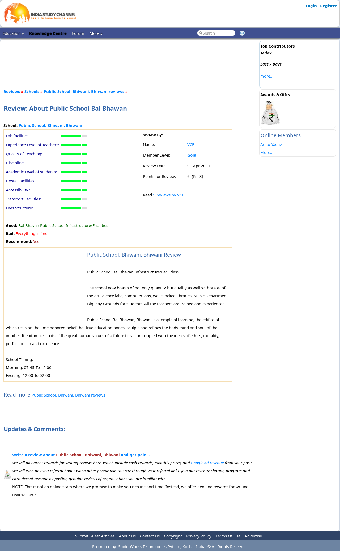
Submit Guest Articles (94, 536)
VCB (191, 144)
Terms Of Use (228, 536)
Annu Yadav (271, 144)
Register (328, 5)
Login (311, 5)
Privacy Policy (198, 536)
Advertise (253, 536)
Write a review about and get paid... (81, 454)
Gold (192, 155)
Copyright (173, 536)
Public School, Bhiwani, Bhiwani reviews (84, 91)
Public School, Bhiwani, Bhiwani (50, 125)
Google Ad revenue (207, 462)
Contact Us (150, 536)
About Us (127, 536)
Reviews (11, 91)
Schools (31, 91)
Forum (78, 33)
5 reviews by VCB (169, 194)
